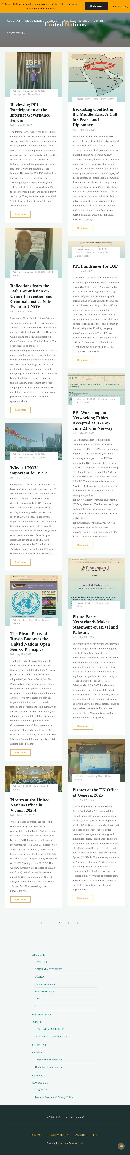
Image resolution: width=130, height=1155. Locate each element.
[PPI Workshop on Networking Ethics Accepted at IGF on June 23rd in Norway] (96, 389)
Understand (96, 6)
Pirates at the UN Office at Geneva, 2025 (95, 792)
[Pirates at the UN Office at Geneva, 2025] (96, 760)
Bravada (63, 1143)
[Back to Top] (116, 1141)
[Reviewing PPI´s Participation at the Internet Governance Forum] (33, 74)
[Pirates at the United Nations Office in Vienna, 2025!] (33, 779)
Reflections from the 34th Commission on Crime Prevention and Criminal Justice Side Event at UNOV (31, 296)
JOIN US (37, 1021)
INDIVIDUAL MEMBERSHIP (51, 1036)
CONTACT (41, 1089)
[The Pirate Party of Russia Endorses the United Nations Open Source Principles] (33, 600)
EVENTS (37, 1052)
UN (36, 1005)
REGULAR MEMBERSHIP (49, 1029)
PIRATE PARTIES (41, 1014)
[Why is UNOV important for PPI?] (33, 441)
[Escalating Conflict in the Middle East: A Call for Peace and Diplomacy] (96, 77)
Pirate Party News (101, 252)
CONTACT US (40, 1082)
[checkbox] (121, 1146)
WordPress (77, 1143)
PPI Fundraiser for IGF (95, 266)
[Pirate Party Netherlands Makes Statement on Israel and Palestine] (96, 583)
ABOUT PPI (38, 954)
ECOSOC (40, 91)
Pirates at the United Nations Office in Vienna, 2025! (30, 805)
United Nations (35, 94)
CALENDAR (39, 1045)
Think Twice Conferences (48, 1066)
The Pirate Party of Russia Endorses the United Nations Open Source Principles (30, 641)
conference (28, 91)
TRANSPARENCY (45, 991)
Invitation (79, 252)
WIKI (38, 998)
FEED (96, 1134)
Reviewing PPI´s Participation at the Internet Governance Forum (30, 112)
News (95, 99)
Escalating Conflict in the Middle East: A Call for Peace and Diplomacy (95, 117)
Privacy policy (120, 6)
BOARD (39, 976)
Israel (88, 99)
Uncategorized (19, 94)
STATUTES (41, 962)
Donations (37, 1075)
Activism (17, 91)
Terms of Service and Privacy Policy (54, 1097)
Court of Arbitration (45, 983)
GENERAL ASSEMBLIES (48, 969)
